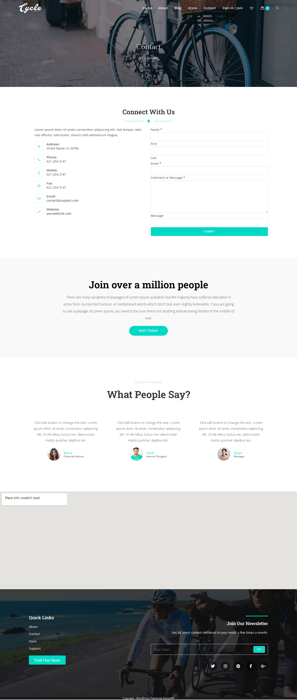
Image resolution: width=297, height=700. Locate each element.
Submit (209, 231)
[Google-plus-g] (263, 666)
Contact (152, 58)
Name (156, 130)
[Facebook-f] (250, 666)
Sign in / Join (233, 8)
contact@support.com (62, 200)
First (154, 144)
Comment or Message (168, 178)
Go (259, 649)
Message (157, 216)
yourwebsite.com (59, 213)
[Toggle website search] (277, 8)
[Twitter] (212, 666)
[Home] (141, 58)
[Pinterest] (238, 666)
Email (156, 163)
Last (154, 158)
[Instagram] (225, 666)
